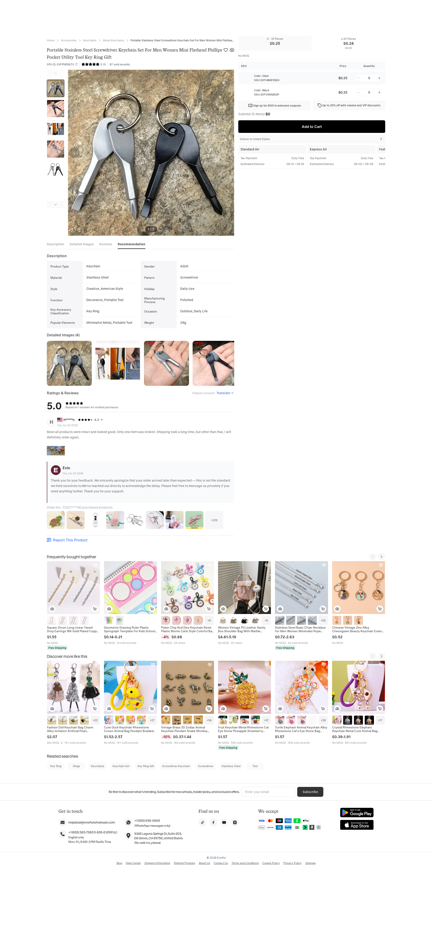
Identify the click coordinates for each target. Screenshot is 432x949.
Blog (119, 863)
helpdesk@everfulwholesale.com (91, 822)
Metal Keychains (113, 40)
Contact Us (221, 863)
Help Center (133, 863)
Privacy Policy (293, 863)
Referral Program (184, 863)
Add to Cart (312, 126)
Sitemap (310, 863)
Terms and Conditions (245, 863)
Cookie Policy (271, 863)
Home (50, 40)
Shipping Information (157, 863)
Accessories (69, 40)
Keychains (90, 40)
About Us (204, 863)
